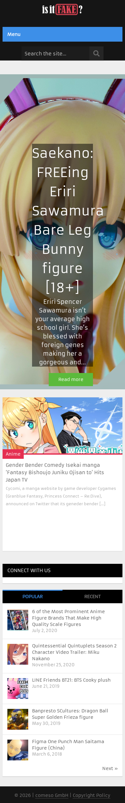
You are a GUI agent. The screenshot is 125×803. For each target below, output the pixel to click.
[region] (62, 231)
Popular (32, 596)
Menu (14, 34)
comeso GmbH (51, 795)
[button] (62, 231)
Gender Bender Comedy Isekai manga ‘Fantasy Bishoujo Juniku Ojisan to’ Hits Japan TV (55, 472)
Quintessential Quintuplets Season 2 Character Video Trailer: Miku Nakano (74, 652)
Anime (13, 454)
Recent (92, 596)
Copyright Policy (91, 795)
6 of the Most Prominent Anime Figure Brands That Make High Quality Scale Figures (68, 618)
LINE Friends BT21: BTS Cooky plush (71, 680)
